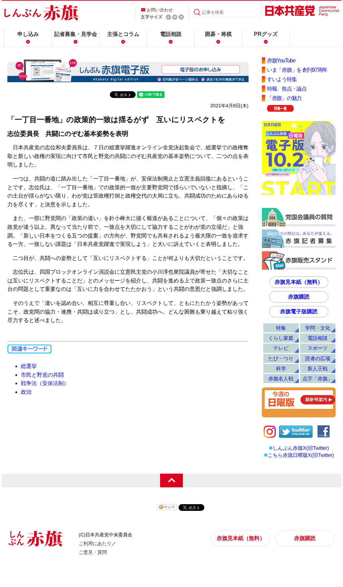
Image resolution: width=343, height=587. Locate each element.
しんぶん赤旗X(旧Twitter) (301, 448)
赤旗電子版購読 (299, 311)
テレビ (280, 348)
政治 (26, 392)
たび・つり (280, 358)
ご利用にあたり (95, 543)
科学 (281, 368)
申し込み (28, 34)
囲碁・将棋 (218, 34)
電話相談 (171, 34)
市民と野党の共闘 (42, 375)
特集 (281, 328)
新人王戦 (317, 368)
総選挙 (29, 366)
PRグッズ (266, 34)
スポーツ (317, 348)
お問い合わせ (160, 9)
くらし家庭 (280, 338)
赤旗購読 (299, 297)
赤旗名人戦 (280, 378)
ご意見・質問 (93, 552)
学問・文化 (317, 328)
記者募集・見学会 (75, 34)
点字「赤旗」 (317, 378)
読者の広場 (317, 358)
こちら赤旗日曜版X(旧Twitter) (301, 455)
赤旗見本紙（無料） (299, 282)
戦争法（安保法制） (45, 383)
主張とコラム (123, 34)
